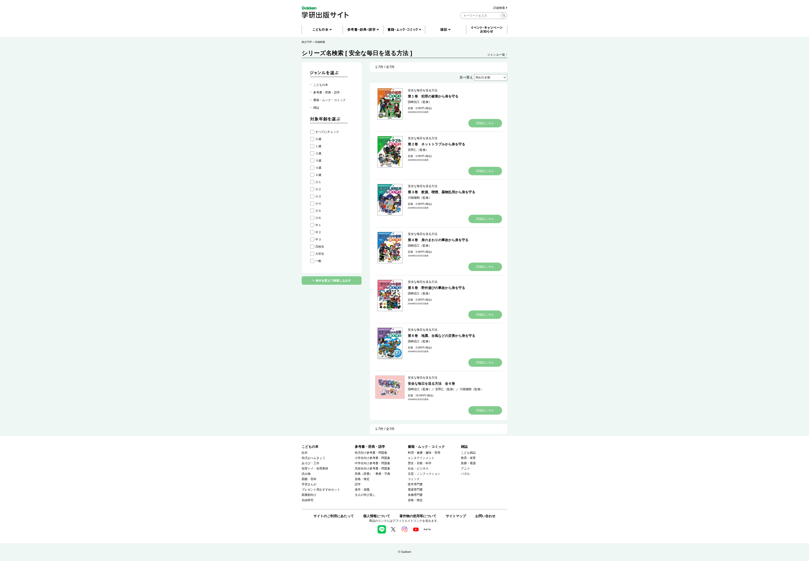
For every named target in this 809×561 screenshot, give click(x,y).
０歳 (318, 139)
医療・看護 (468, 463)
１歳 (318, 146)
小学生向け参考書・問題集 (372, 458)
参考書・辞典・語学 (370, 446)
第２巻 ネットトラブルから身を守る (436, 144)
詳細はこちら (485, 123)
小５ (318, 210)
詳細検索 (499, 7)
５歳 (318, 175)
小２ (318, 189)
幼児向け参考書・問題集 (371, 452)
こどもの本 (310, 446)
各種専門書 (415, 494)
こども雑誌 (468, 452)
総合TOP (307, 41)
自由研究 (307, 500)
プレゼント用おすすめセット (321, 489)
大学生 (319, 253)
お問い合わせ (485, 516)
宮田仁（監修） (418, 149)
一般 (318, 261)
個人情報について (376, 516)
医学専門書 (415, 484)
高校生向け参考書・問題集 (372, 468)
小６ (318, 218)
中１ (318, 225)
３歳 (318, 160)
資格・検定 (362, 479)
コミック (414, 479)
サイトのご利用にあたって (333, 516)
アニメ (465, 468)
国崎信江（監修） (419, 102)
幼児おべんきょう (313, 458)
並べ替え (466, 77)
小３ (318, 196)
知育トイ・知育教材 (315, 468)
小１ (318, 182)
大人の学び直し (365, 494)
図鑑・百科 (309, 479)
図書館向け (309, 494)
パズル (465, 473)
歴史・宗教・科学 (419, 463)
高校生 (319, 246)
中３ (318, 239)
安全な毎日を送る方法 (422, 90)
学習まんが (309, 484)
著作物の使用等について (418, 516)
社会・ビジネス (418, 468)
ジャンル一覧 (496, 54)
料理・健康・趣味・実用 (424, 452)
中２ (318, 232)
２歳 (318, 153)
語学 (358, 484)
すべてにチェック (327, 132)
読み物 (306, 473)
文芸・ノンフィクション (424, 473)
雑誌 (464, 446)
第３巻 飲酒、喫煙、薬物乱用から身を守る (441, 192)
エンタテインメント (421, 458)
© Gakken (404, 551)
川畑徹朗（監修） (419, 197)
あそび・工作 (310, 463)
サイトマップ (456, 516)
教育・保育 (468, 458)
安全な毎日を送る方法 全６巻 (431, 383)
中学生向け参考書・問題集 (372, 463)
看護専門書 (415, 489)
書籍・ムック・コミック (426, 446)
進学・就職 (362, 489)
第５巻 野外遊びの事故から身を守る (436, 288)
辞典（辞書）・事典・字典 (372, 473)
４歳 (318, 167)
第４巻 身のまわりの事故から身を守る (438, 240)
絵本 (305, 452)
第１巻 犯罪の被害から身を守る (433, 96)
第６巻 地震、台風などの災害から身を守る (441, 335)
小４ (318, 203)
